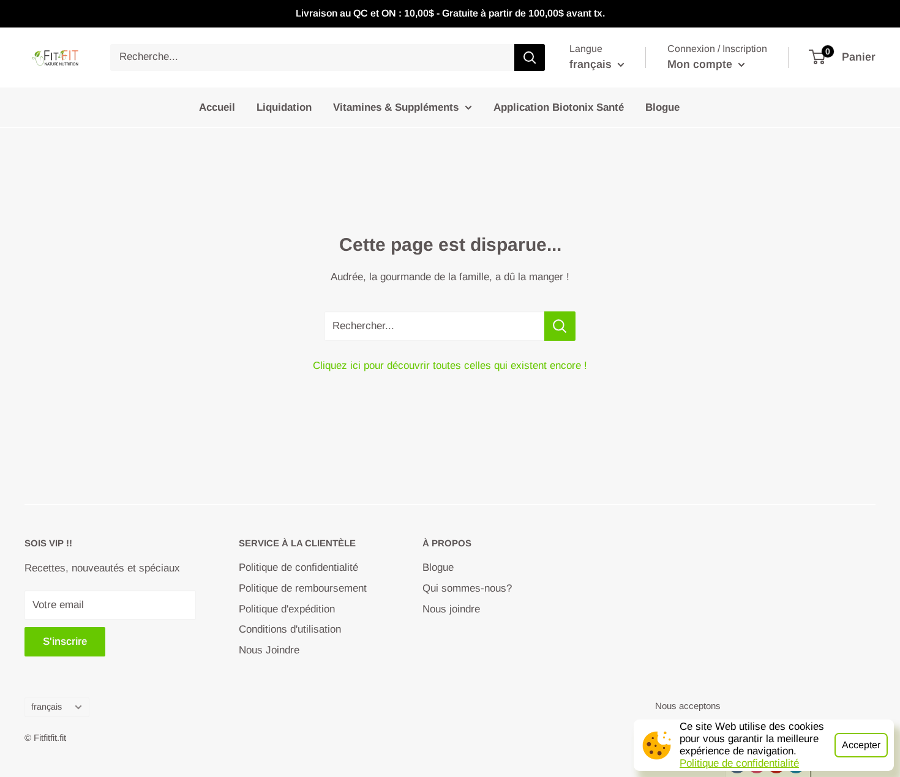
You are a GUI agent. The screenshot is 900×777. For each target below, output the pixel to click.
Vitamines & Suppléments (396, 107)
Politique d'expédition (287, 609)
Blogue (662, 107)
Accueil (217, 107)
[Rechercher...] (560, 326)
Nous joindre (451, 609)
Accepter (861, 745)
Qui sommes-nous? (467, 588)
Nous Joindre (269, 650)
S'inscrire (65, 641)
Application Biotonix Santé (558, 107)
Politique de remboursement (303, 588)
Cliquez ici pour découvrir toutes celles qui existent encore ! (450, 365)
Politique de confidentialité (739, 763)
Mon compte (701, 64)
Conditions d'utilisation (290, 629)
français (46, 707)
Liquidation (284, 107)
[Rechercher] (529, 57)
